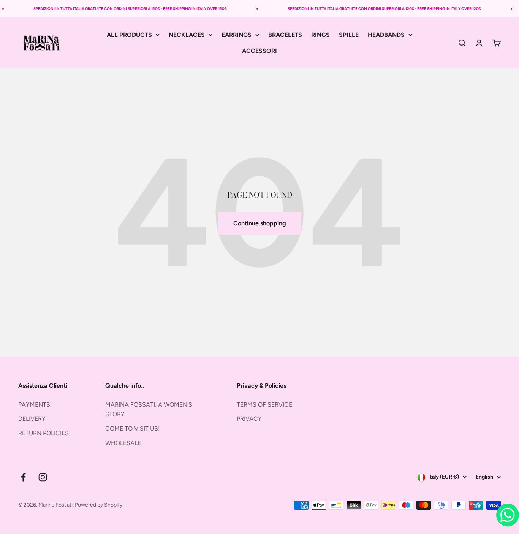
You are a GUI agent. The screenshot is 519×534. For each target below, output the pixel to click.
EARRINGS (237, 34)
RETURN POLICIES (43, 433)
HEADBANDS (386, 34)
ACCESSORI (259, 50)
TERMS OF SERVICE (264, 404)
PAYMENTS (34, 404)
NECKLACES (187, 34)
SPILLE (349, 34)
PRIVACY (249, 418)
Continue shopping (259, 223)
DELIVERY (32, 418)
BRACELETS (285, 34)
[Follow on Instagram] (43, 477)
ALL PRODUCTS (129, 34)
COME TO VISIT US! (132, 428)
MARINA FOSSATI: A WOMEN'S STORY (148, 409)
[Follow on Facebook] (23, 477)
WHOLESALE (123, 443)
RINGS (320, 34)
